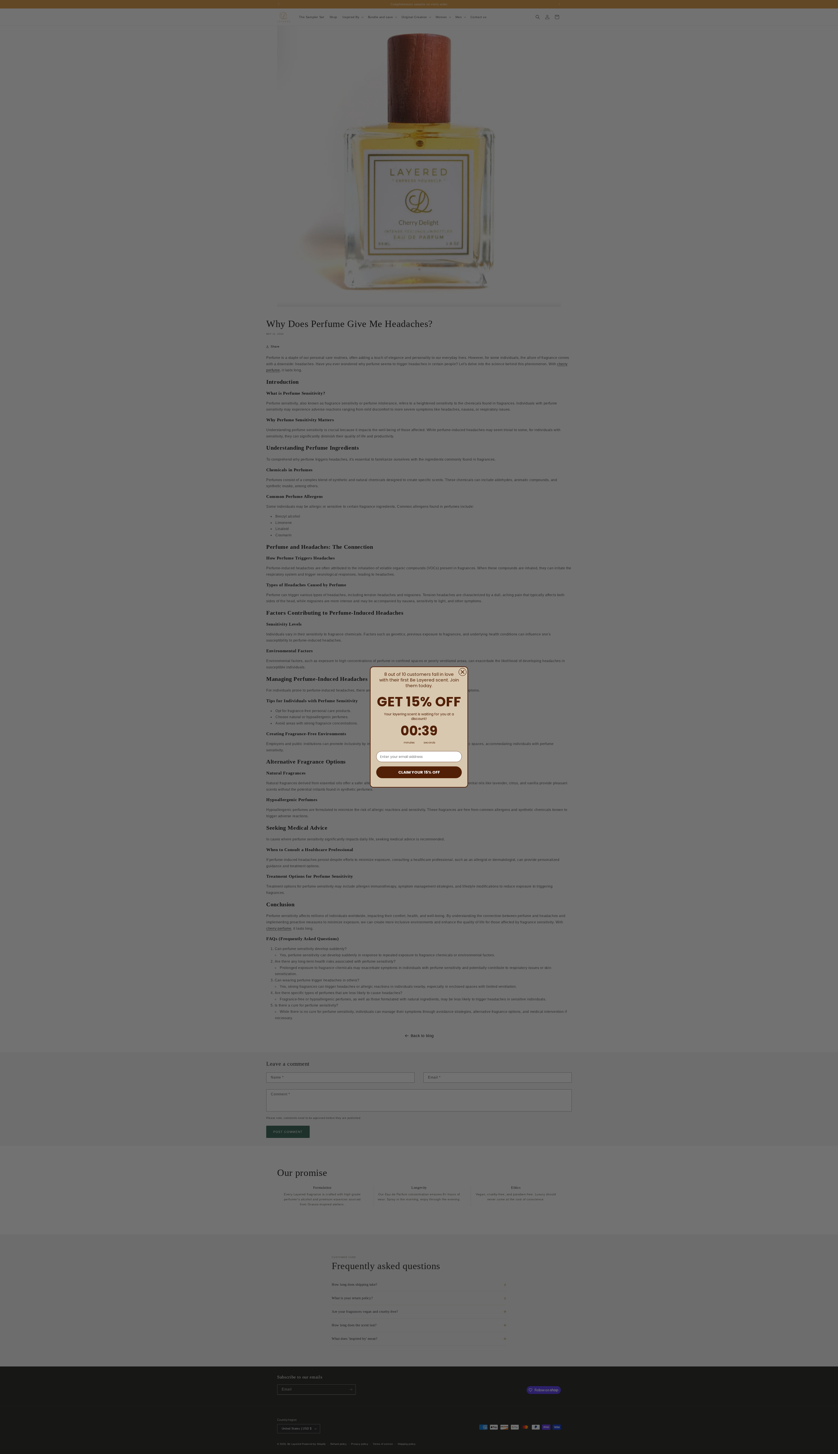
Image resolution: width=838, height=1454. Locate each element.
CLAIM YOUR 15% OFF (419, 772)
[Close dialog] (462, 672)
